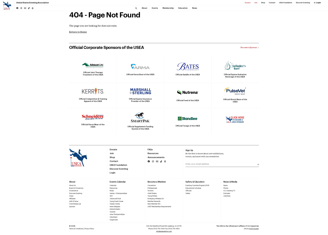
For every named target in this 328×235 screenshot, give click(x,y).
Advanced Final (115, 198)
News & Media (230, 182)
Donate (247, 2)
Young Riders (152, 196)
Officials (188, 190)
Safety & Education (195, 182)
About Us (72, 185)
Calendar (113, 185)
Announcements (156, 157)
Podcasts (226, 193)
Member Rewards (154, 201)
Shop (263, 2)
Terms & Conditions (76, 228)
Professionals (152, 188)
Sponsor (72, 206)
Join (255, 2)
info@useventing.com (164, 231)
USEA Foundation (285, 2)
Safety (188, 193)
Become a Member (157, 182)
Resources (153, 153)
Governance (73, 190)
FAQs (150, 150)
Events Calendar (118, 182)
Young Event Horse (116, 201)
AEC (111, 196)
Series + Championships (118, 193)
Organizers (114, 220)
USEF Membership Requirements (159, 206)
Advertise (226, 196)
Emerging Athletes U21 (156, 198)
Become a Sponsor (249, 48)
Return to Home (78, 32)
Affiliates (72, 198)
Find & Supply (254, 228)
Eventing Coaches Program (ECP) (197, 185)
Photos (225, 188)
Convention (152, 185)
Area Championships (117, 214)
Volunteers (113, 217)
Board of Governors (76, 188)
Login (318, 2)
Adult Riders (152, 193)
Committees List (75, 204)
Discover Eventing (303, 2)
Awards (112, 212)
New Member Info (154, 204)
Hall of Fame (73, 201)
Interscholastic (115, 209)
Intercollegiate (115, 206)
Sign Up (189, 150)
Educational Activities (193, 188)
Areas (71, 196)
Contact (272, 2)
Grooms (150, 190)
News (225, 185)
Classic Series (115, 204)
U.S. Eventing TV (229, 190)
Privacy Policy (89, 228)
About (72, 182)
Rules (112, 190)
